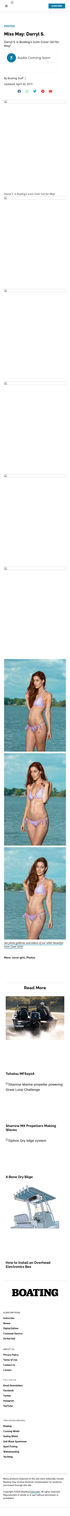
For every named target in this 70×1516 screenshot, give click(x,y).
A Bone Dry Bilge (19, 1177)
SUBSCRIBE (56, 6)
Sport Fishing (10, 1446)
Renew (7, 1323)
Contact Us (9, 1365)
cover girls (18, 957)
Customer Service (12, 1333)
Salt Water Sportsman (15, 1441)
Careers (7, 1370)
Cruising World (11, 1431)
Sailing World (10, 1436)
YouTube (8, 1406)
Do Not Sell (9, 1338)
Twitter (7, 1395)
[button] (19, 91)
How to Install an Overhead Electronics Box (28, 1265)
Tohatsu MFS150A (20, 1074)
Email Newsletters (13, 1385)
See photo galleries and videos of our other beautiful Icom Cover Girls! (33, 944)
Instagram (8, 1400)
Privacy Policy (11, 1355)
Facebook (8, 1390)
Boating (7, 1426)
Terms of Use (10, 1360)
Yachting (8, 1456)
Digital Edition (10, 1328)
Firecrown (35, 1491)
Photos (9, 26)
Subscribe (8, 1318)
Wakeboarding (11, 1451)
